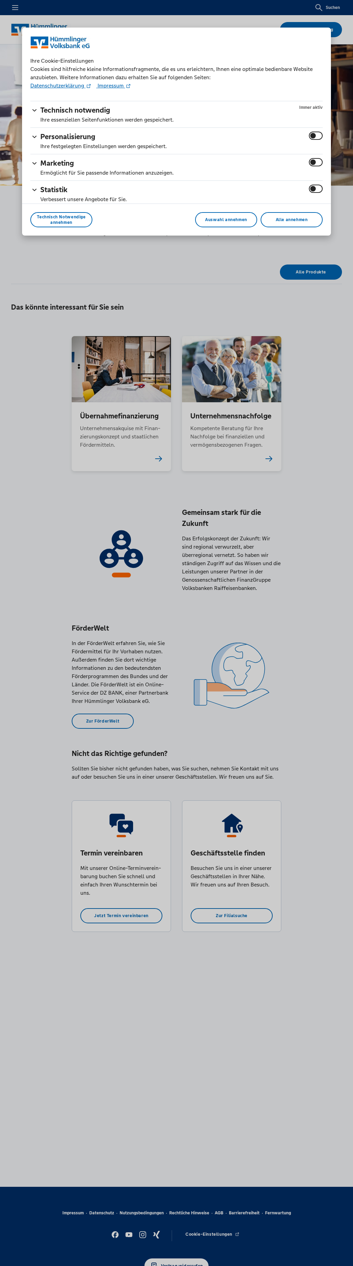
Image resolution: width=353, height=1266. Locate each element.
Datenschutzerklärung (57, 85)
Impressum (110, 85)
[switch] (316, 136)
